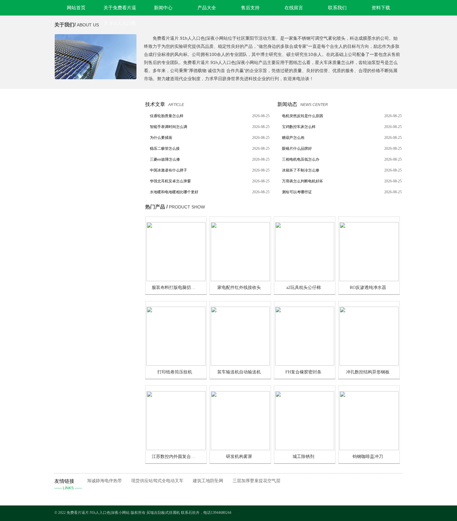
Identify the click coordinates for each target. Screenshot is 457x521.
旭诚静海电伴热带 (104, 480)
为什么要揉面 (161, 137)
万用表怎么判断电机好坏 (302, 181)
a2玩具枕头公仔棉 (303, 287)
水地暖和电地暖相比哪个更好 (174, 192)
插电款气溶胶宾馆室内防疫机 (92, 143)
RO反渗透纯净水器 (368, 287)
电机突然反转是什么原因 (302, 116)
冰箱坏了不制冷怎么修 (300, 170)
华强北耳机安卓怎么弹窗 (170, 181)
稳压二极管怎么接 (165, 148)
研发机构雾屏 (239, 456)
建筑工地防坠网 (208, 480)
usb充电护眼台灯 (81, 379)
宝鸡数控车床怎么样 (299, 127)
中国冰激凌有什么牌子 (168, 170)
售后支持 (250, 7)
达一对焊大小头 (80, 356)
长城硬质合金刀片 (82, 167)
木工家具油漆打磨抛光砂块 (90, 332)
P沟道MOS (75, 308)
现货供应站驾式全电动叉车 (157, 480)
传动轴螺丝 (76, 297)
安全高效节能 (78, 237)
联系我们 (337, 7)
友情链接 (68, 484)
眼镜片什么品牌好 (297, 148)
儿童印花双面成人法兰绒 (88, 131)
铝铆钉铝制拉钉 (80, 320)
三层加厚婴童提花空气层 (256, 480)
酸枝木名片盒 (78, 403)
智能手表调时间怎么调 (168, 127)
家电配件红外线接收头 (239, 287)
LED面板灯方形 (80, 178)
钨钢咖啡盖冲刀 (368, 456)
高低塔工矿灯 (78, 190)
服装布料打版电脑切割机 (176, 287)
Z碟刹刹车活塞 (79, 214)
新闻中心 (163, 7)
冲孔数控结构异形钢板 (368, 372)
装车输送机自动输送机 (239, 372)
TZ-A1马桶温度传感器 (86, 391)
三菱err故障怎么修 (165, 159)
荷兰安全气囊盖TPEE (85, 249)
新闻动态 (287, 104)
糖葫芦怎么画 (293, 137)
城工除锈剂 (303, 456)
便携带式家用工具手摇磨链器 (92, 261)
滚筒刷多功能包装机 (84, 155)
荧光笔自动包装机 (82, 226)
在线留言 (293, 7)
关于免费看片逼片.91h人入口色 (120, 10)
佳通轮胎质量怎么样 (166, 116)
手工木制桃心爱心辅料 (86, 344)
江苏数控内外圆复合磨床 (176, 456)
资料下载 (381, 7)
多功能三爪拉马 (80, 273)
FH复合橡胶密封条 (303, 372)
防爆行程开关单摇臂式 (86, 285)
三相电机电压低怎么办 (300, 159)
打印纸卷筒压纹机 (174, 372)
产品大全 (206, 7)
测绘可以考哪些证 (297, 192)
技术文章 (155, 104)
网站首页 (76, 7)
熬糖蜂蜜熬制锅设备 (84, 202)
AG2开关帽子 (78, 367)
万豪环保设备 (78, 119)
